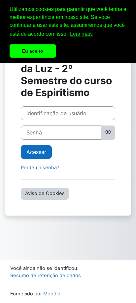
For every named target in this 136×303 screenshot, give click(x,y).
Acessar (36, 152)
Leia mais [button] (81, 34)
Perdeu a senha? (40, 168)
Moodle (51, 294)
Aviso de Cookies (45, 193)
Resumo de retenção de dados (45, 275)
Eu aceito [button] (32, 51)
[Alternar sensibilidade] (108, 132)
